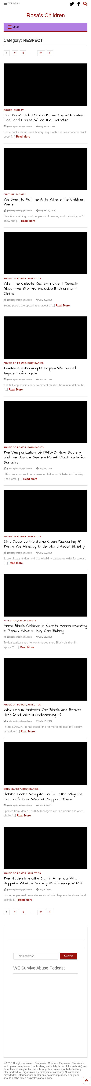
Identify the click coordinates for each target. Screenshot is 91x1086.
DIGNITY (19, 110)
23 (41, 53)
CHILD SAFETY (27, 621)
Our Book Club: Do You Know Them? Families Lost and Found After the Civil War (43, 117)
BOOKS (8, 110)
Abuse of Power (15, 278)
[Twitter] (72, 4)
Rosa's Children (45, 15)
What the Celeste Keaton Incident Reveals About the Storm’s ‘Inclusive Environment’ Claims (41, 288)
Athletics (34, 278)
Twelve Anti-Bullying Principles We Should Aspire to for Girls (40, 370)
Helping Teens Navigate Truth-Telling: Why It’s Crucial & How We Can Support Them (43, 796)
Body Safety (12, 789)
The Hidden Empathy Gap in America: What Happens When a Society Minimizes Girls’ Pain (43, 881)
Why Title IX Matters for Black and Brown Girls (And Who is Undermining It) (42, 712)
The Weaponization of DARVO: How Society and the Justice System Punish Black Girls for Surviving (45, 457)
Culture (9, 194)
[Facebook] (78, 4)
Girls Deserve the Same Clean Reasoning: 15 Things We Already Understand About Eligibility (44, 544)
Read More (23, 136)
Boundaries (36, 363)
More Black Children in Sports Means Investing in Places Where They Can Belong (45, 628)
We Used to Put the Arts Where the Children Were (44, 202)
